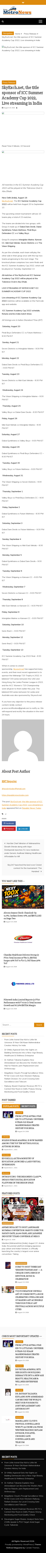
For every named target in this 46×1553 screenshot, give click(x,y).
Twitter (23, 823)
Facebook (9, 823)
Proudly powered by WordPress (19, 1544)
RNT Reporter (9, 781)
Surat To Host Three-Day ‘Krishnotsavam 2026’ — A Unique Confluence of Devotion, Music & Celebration (28, 1272)
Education (6, 1155)
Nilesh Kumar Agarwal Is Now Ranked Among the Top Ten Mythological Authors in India (22, 1143)
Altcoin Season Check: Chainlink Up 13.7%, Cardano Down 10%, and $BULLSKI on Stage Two (22, 915)
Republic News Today (31, 808)
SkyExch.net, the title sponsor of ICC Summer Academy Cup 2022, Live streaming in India (22, 804)
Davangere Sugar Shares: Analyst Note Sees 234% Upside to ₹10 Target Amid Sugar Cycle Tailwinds (24, 1522)
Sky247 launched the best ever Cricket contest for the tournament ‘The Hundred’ (24, 868)
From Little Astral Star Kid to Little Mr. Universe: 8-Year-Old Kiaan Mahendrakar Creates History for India (22, 1042)
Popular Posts (11, 1106)
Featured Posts (11, 1193)
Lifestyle (19, 1112)
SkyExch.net (7, 201)
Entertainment (8, 1223)
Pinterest (9, 828)
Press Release (9, 82)
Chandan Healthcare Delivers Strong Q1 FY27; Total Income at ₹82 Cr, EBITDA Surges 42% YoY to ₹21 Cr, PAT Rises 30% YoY (22, 959)
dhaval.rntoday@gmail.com (13, 788)
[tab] (11, 1106)
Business (6, 1173)
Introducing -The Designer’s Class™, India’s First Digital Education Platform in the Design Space (22, 1179)
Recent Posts (28, 1106)
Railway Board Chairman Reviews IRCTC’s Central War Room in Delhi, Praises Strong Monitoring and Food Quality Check (23, 1089)
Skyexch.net (18, 669)
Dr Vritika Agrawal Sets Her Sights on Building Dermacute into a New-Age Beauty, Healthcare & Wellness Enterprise (23, 1052)
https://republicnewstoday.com (15, 795)
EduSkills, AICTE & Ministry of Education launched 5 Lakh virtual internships (21, 1161)
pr (6, 814)
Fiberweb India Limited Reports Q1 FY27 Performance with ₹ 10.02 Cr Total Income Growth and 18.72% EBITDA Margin (22, 1002)
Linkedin (24, 828)
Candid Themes (32, 1547)
